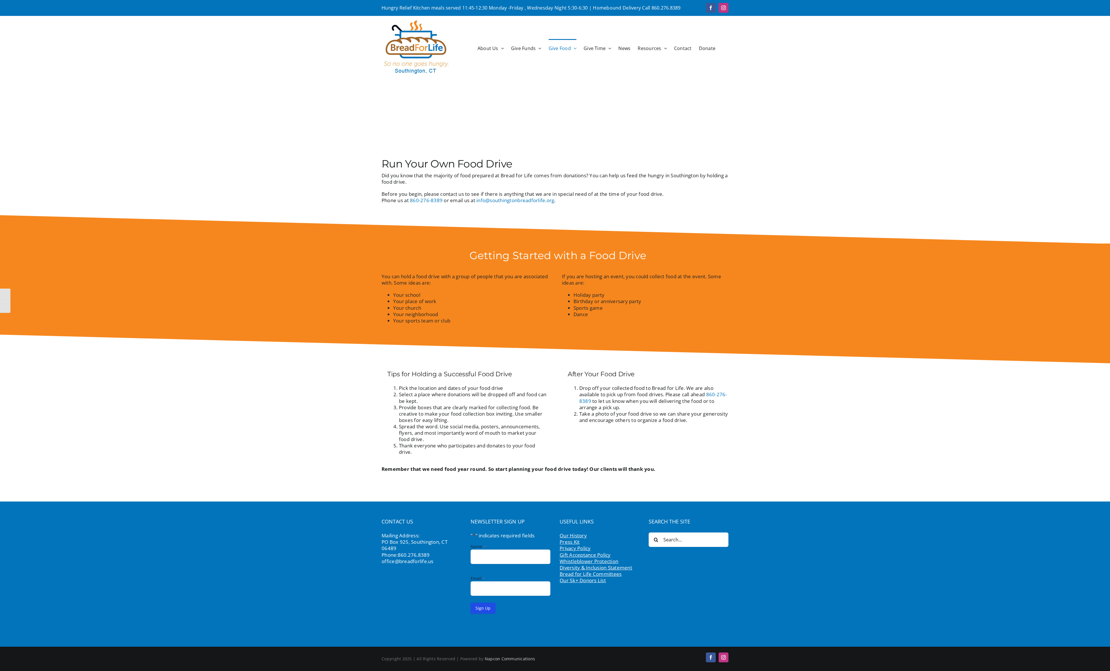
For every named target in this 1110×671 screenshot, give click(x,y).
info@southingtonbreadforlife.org (515, 200)
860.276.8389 (666, 8)
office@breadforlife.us (408, 561)
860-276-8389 (426, 200)
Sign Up (483, 608)
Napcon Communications (510, 658)
